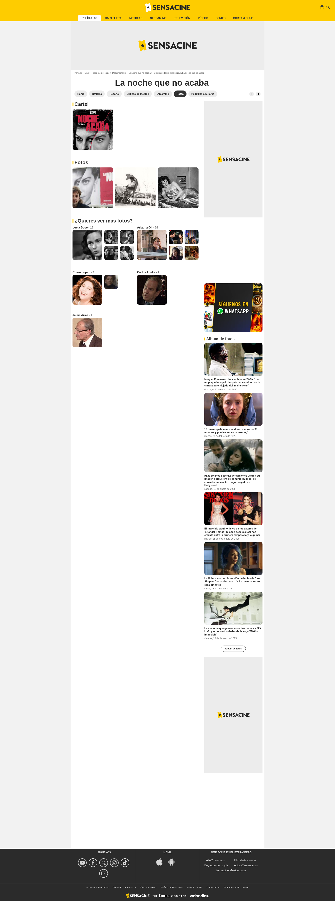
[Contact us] (104, 873)
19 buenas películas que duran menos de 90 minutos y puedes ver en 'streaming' (230, 431)
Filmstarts (240, 860)
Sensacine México (227, 870)
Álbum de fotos (233, 648)
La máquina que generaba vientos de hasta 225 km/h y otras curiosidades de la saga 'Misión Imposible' (232, 631)
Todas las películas (101, 73)
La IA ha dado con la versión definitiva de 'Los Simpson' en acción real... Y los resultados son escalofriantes (232, 581)
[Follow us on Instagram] (115, 862)
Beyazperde (212, 865)
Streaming (158, 18)
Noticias (135, 18)
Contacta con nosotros (124, 887)
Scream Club (243, 18)
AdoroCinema (242, 865)
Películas (89, 18)
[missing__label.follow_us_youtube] (83, 862)
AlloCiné (211, 860)
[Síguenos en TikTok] (125, 862)
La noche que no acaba (140, 73)
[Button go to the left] (251, 94)
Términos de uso (148, 887)
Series (220, 18)
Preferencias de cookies (236, 887)
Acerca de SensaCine (97, 887)
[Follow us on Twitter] (104, 862)
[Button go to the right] (258, 94)
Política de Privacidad (172, 887)
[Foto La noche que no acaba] (93, 129)
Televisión (182, 18)
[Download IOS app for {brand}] (161, 861)
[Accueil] (167, 7)
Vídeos (203, 18)
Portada (78, 73)
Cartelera (113, 18)
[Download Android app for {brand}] (173, 861)
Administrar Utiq (194, 887)
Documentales (119, 73)
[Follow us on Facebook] (93, 862)
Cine (87, 73)
